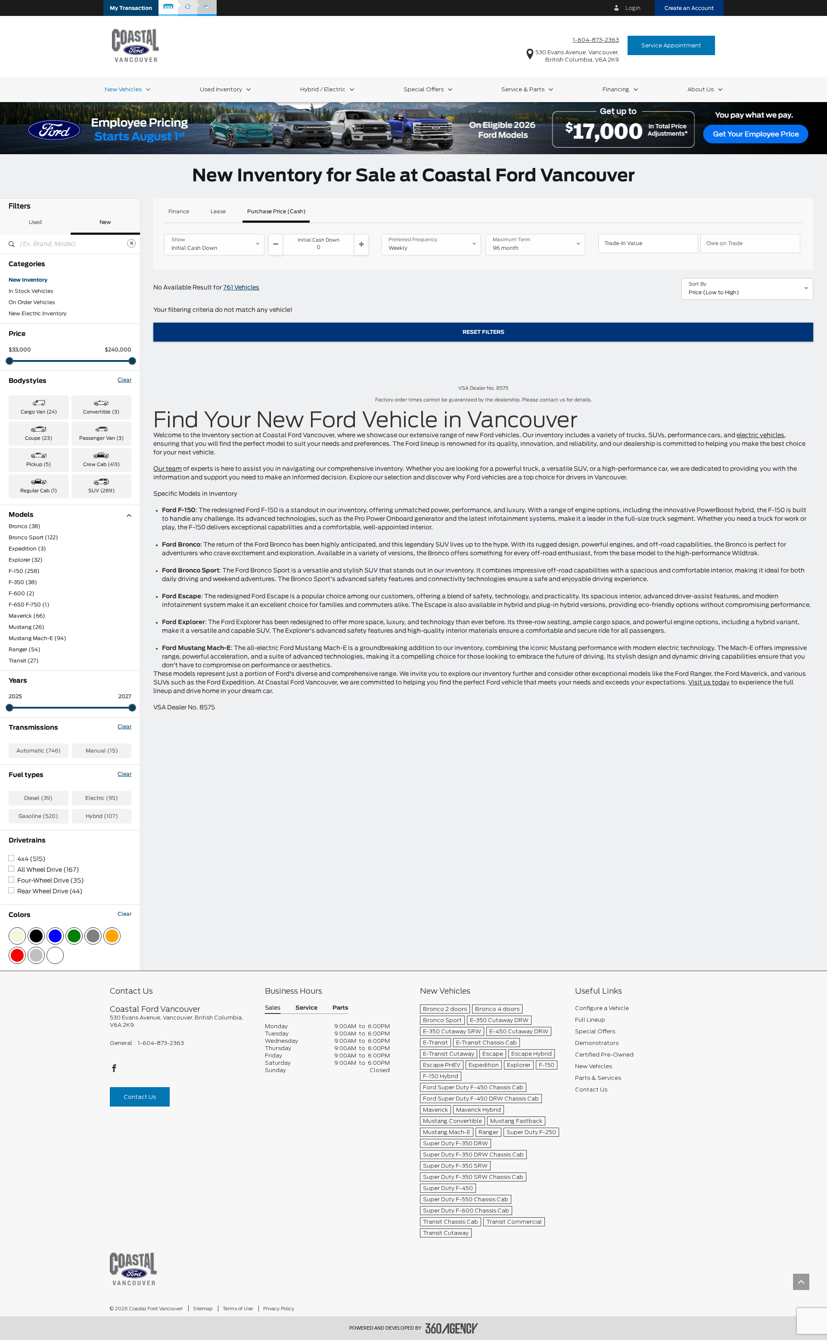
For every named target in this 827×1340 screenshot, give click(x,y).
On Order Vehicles (32, 302)
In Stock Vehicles (31, 291)
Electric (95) (101, 798)
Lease (218, 211)
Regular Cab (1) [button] (38, 490)
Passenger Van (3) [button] (101, 438)
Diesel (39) (38, 798)
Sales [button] (272, 1008)
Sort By (697, 284)
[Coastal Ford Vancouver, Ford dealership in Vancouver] (135, 45)
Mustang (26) (26, 627)
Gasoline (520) (38, 816)
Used (35, 222)
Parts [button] (340, 1008)
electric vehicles (760, 435)
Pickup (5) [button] (38, 464)
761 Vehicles (241, 288)
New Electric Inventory (38, 313)
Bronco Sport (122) (33, 537)
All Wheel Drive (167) (48, 870)
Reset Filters (483, 332)
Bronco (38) (24, 526)
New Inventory (28, 280)
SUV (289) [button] (101, 490)
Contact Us (140, 1097)
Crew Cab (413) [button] (101, 464)
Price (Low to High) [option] (714, 292)
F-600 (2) (21, 593)
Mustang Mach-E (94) (37, 638)
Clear (124, 379)
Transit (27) (24, 660)
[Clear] (131, 243)
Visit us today (709, 683)
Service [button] (306, 1008)
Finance (178, 211)
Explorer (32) (26, 560)
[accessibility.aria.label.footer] (452, 1328)
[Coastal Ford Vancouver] (133, 1268)
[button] (131, 8)
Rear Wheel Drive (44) (50, 892)
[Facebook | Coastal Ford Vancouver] (114, 1070)
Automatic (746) (38, 750)
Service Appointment (671, 45)
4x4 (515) (31, 859)
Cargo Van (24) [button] (39, 412)
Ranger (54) (24, 649)
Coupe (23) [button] (38, 438)
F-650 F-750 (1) (29, 604)
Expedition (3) (27, 548)
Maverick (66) (27, 616)
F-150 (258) (24, 571)
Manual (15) (102, 750)
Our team (167, 469)
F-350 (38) (23, 582)
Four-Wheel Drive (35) (50, 881)
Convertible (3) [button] (101, 412)
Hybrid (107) (102, 816)
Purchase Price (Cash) (276, 211)
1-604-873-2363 (596, 40)
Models (21, 515)
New (105, 222)
